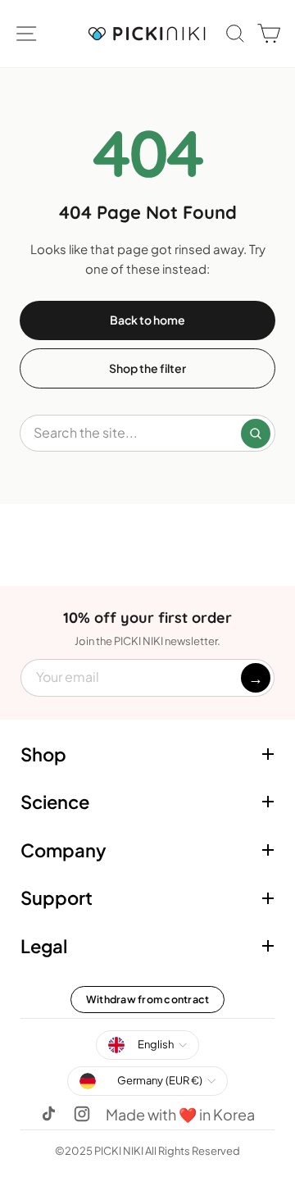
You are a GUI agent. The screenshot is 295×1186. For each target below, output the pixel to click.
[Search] (255, 433)
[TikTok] (49, 1114)
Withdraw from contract (148, 999)
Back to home (147, 319)
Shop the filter (147, 368)
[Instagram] (82, 1114)
